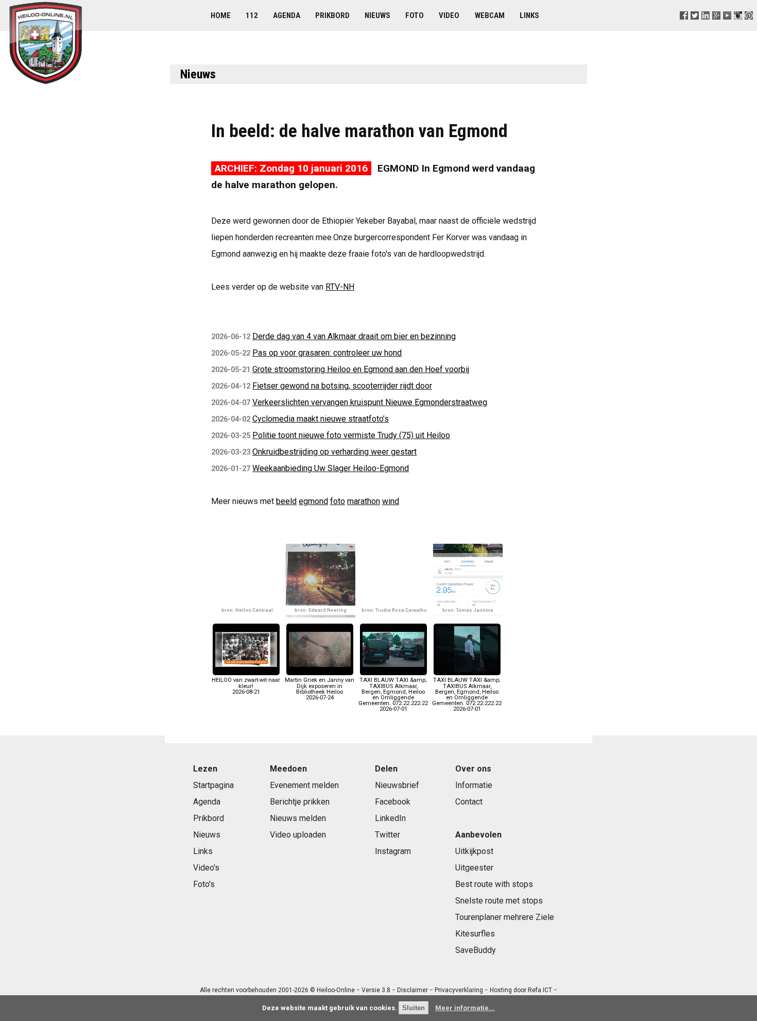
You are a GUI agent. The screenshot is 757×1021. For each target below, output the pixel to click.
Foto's (204, 884)
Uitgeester (474, 868)
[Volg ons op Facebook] (683, 28)
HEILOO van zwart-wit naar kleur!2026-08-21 (246, 686)
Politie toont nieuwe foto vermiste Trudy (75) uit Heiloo (351, 435)
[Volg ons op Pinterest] (749, 28)
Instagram (393, 851)
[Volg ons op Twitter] (694, 28)
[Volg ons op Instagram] (738, 28)
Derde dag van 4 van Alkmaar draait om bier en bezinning (354, 336)
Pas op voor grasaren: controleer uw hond (327, 353)
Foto (414, 15)
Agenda (286, 15)
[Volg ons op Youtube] (727, 28)
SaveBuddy (475, 950)
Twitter (387, 835)
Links (529, 15)
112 (252, 15)
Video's (206, 868)
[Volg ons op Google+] (716, 28)
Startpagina (213, 785)
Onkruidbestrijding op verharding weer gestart (334, 452)
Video (449, 15)
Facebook (392, 802)
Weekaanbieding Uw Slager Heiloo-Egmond (330, 468)
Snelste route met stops (499, 901)
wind (390, 501)
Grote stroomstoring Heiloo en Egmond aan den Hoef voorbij (360, 369)
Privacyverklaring (459, 990)
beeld (286, 501)
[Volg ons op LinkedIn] (705, 28)
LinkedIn (390, 818)
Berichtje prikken (300, 802)
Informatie (473, 785)
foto (337, 501)
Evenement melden (304, 785)
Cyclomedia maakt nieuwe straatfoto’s (320, 419)
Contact (469, 802)
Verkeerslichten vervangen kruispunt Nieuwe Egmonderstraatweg (369, 402)
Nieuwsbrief (397, 785)
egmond (313, 501)
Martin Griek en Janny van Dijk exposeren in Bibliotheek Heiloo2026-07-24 (319, 689)
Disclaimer (412, 990)
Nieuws (377, 15)
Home (221, 15)
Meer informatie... (465, 1008)
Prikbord (332, 15)
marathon (363, 501)
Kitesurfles (475, 934)
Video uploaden (298, 835)
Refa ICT (540, 990)
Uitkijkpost (474, 851)
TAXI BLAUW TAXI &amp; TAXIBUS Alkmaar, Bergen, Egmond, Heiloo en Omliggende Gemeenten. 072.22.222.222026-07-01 (393, 694)
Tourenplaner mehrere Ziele (504, 917)
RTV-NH (339, 287)
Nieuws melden (298, 818)
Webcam (490, 15)
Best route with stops (494, 884)
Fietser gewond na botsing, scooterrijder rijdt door (342, 386)
